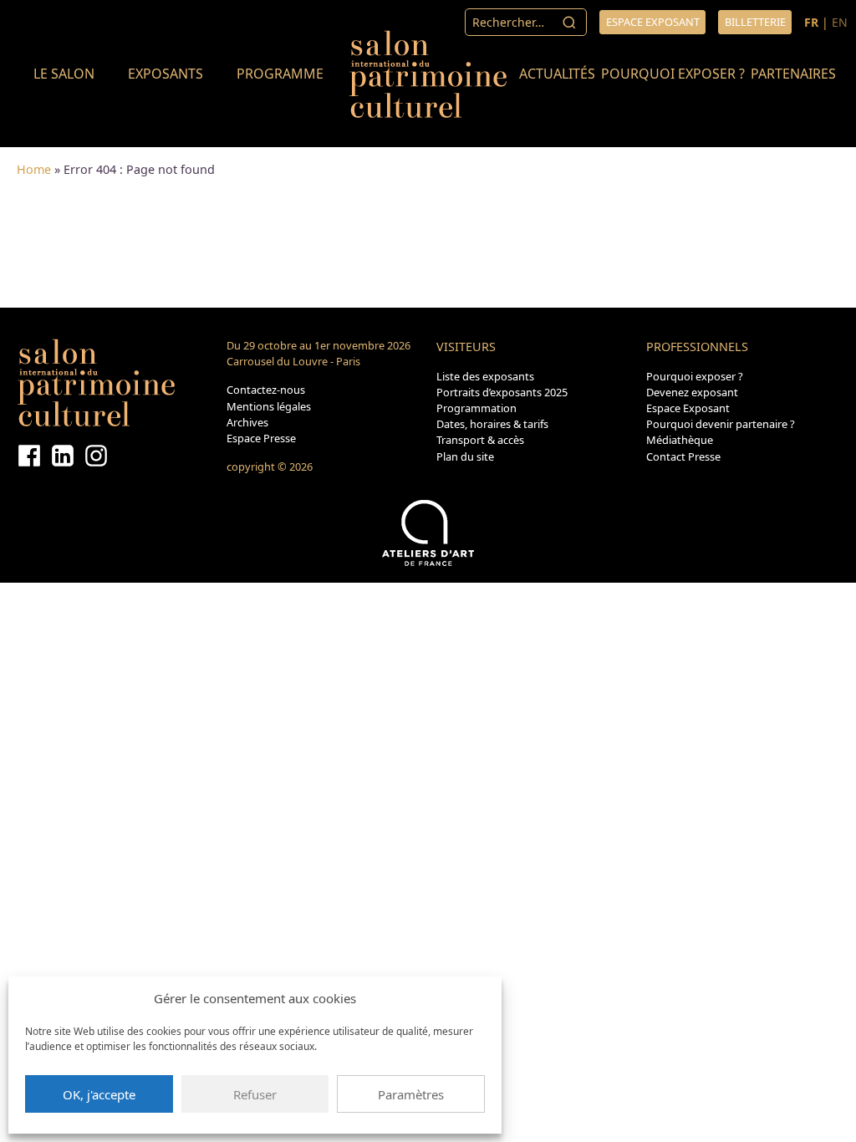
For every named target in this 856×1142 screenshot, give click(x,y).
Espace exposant (653, 21)
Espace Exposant (688, 408)
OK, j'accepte (99, 1094)
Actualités (557, 73)
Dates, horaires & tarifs (492, 423)
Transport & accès (480, 439)
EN (840, 22)
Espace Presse (261, 438)
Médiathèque (679, 439)
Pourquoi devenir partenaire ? (720, 423)
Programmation (476, 408)
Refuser (255, 1094)
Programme (280, 73)
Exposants (165, 73)
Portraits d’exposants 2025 (502, 392)
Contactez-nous (266, 389)
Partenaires (793, 73)
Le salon (63, 73)
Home (34, 169)
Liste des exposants (485, 376)
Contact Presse (683, 456)
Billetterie (755, 21)
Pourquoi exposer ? (673, 73)
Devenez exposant (692, 392)
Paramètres (411, 1094)
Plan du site (465, 456)
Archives (247, 422)
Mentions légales (269, 406)
